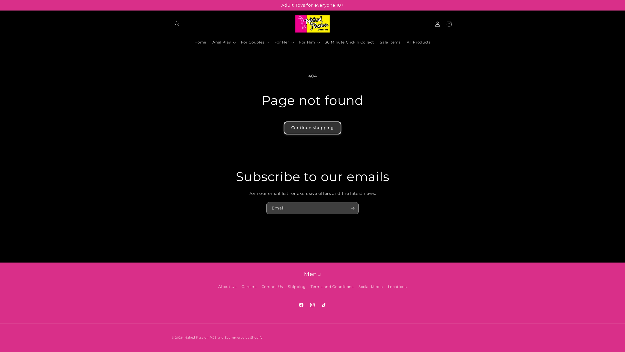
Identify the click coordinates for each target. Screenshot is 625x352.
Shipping (296, 287)
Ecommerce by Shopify (244, 337)
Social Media (370, 287)
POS (213, 337)
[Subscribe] (352, 208)
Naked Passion (197, 337)
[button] (177, 24)
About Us (227, 287)
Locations (397, 287)
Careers (248, 287)
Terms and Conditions (332, 287)
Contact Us (272, 287)
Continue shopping (312, 127)
